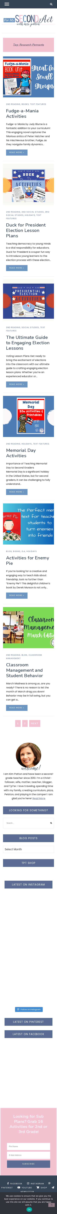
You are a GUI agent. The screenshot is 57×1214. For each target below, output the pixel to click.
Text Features (38, 104)
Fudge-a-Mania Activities (22, 113)
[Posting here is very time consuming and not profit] (28, 963)
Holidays (30, 215)
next (34, 723)
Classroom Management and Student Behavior (24, 670)
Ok (29, 1209)
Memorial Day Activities (21, 453)
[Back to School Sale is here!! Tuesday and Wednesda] (28, 907)
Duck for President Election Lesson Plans (26, 230)
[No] (51, 1205)
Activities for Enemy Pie (27, 560)
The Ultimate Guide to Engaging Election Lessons (28, 342)
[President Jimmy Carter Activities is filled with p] (28, 991)
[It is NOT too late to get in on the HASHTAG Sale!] (28, 935)
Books (25, 104)
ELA (23, 551)
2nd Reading (13, 104)
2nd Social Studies (33, 212)
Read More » (16, 152)
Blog (9, 551)
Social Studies (30, 327)
